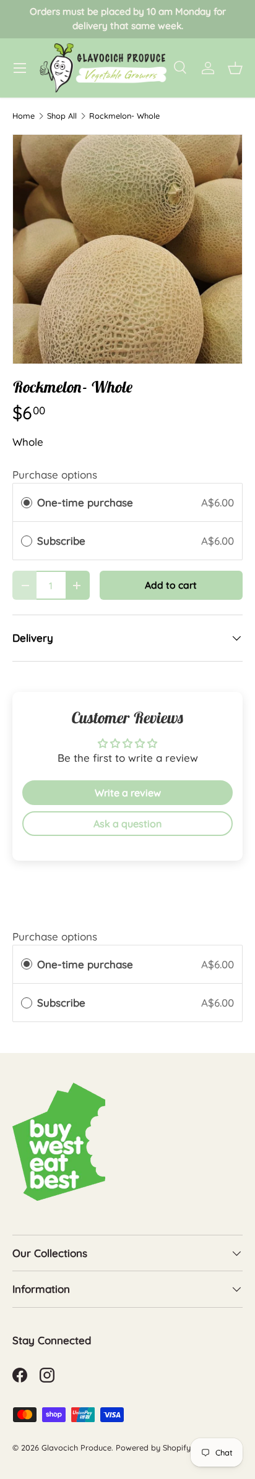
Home (23, 116)
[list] (127, 249)
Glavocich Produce (76, 1447)
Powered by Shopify (153, 1447)
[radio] (26, 502)
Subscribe (63, 540)
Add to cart (171, 585)
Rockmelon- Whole (124, 116)
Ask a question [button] (127, 823)
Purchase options (54, 474)
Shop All (62, 116)
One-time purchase (85, 502)
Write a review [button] (128, 792)
